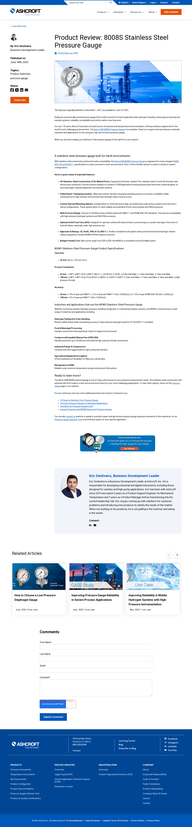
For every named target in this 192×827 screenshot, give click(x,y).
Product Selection (20, 73)
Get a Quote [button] (171, 11)
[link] (171, 739)
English (124, 2)
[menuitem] (164, 2)
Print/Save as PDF (68, 53)
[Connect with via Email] (96, 525)
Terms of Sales (137, 821)
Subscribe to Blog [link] (127, 748)
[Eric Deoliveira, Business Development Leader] (72, 486)
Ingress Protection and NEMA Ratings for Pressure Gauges (86, 409)
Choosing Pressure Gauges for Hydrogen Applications (84, 403)
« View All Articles (18, 26)
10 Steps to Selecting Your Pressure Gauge (79, 400)
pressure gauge (19, 78)
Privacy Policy (153, 821)
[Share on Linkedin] (21, 89)
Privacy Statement (74, 821)
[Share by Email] (26, 89)
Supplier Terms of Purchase (115, 821)
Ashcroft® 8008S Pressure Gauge (109, 129)
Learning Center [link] (127, 740)
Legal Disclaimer (92, 821)
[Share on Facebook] (12, 89)
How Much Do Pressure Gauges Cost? (76, 406)
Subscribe (19, 100)
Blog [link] (121, 744)
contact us (70, 416)
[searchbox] (88, 2)
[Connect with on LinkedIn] (91, 525)
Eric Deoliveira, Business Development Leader (124, 476)
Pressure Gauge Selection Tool (68, 419)
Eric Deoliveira (22, 46)
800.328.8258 (79, 744)
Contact (77, 750)
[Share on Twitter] (17, 89)
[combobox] (125, 2)
